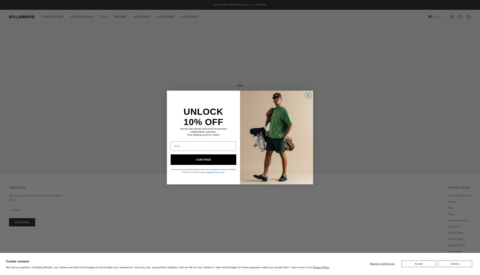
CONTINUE (203, 159)
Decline (455, 263)
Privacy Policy (321, 267)
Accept (419, 263)
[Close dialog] (308, 95)
